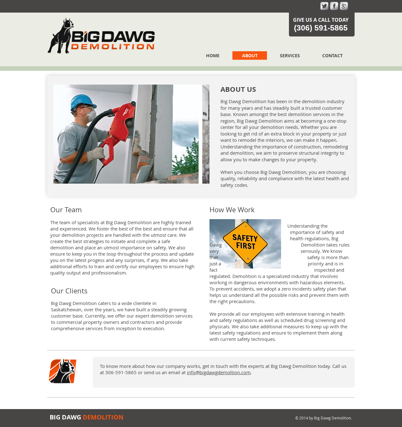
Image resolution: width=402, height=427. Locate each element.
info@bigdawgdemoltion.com (219, 372)
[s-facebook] (334, 6)
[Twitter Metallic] (324, 6)
